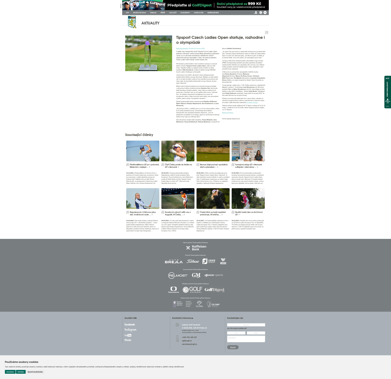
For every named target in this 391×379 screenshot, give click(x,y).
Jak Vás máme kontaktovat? (237, 328)
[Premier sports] (214, 275)
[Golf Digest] (214, 289)
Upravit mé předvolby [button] (35, 372)
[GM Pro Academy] (196, 275)
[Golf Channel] (192, 289)
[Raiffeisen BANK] (196, 248)
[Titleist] (193, 261)
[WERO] (223, 261)
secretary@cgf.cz (189, 344)
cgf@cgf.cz (187, 341)
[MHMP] (188, 304)
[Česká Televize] (174, 289)
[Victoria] (199, 304)
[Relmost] (178, 275)
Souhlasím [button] (10, 372)
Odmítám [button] (21, 372)
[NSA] (178, 304)
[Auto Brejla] (174, 261)
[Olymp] (213, 304)
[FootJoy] (209, 261)
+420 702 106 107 (189, 337)
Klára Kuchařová (182, 48)
